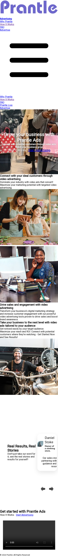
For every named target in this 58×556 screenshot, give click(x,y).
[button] (29, 88)
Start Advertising (39, 150)
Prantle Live (6, 105)
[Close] (0, 94)
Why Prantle (6, 21)
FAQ (2, 27)
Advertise (5, 30)
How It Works (7, 24)
